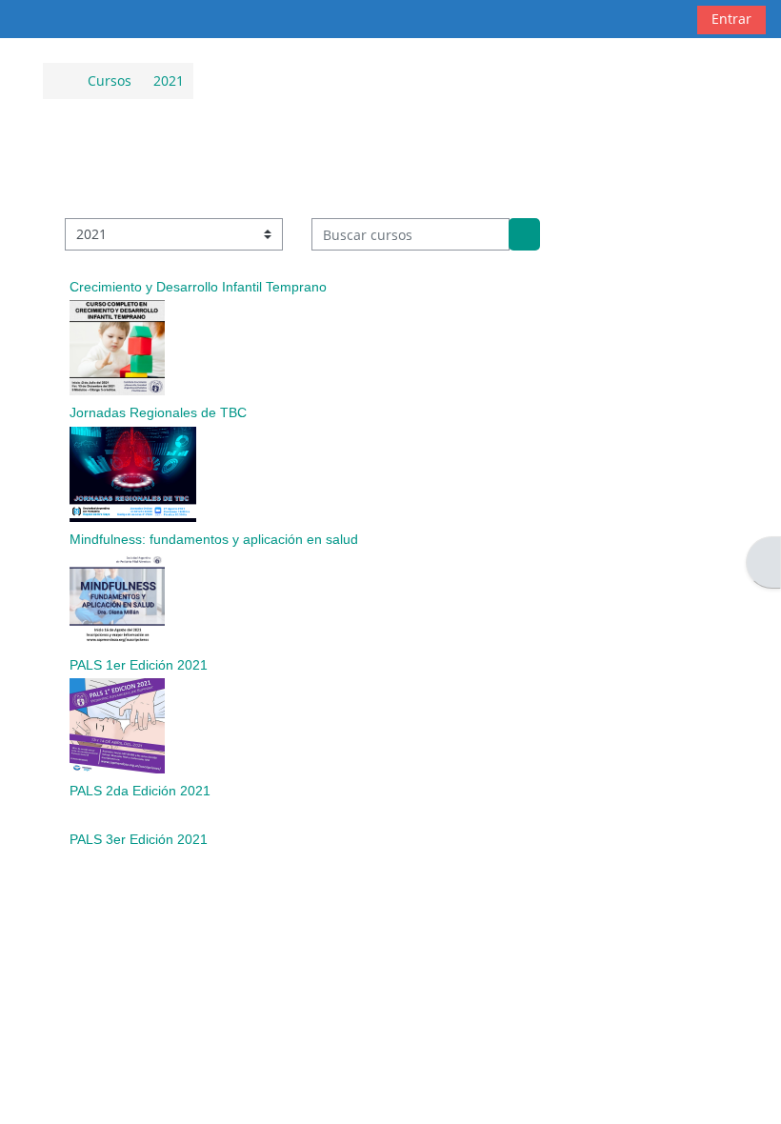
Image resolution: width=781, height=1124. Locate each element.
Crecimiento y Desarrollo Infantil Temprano (198, 286)
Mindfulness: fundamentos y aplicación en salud (214, 539)
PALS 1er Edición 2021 (139, 664)
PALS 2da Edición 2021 (140, 790)
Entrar (731, 19)
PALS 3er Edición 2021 (139, 839)
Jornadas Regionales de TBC (158, 412)
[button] (665, 19)
